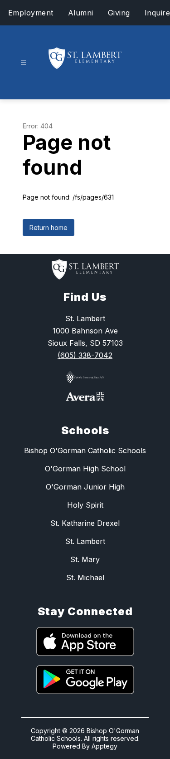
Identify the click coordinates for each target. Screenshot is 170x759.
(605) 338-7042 (85, 355)
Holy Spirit (85, 504)
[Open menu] (23, 63)
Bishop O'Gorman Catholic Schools (85, 450)
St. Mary (85, 559)
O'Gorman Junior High (85, 486)
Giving (119, 12)
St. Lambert (85, 541)
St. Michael (85, 577)
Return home (48, 227)
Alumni (80, 12)
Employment (30, 12)
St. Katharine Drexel (85, 523)
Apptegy (104, 746)
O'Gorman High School (85, 468)
